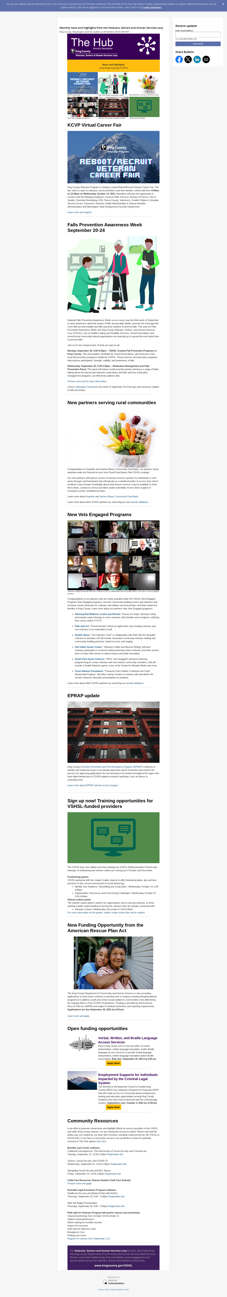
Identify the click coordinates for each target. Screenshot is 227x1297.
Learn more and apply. (78, 1016)
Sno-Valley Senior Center (88, 647)
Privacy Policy (104, 1290)
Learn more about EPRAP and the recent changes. (93, 785)
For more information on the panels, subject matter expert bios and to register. (106, 912)
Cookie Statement (152, 7)
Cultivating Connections (87, 387)
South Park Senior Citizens (89, 659)
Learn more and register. (79, 212)
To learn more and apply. (79, 1183)
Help (127, 1290)
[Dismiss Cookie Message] (223, 3)
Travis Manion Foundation (89, 671)
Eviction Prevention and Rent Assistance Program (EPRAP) (112, 766)
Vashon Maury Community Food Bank (119, 496)
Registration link (115, 1154)
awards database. (140, 502)
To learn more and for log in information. (87, 381)
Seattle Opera (82, 635)
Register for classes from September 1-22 (88, 1238)
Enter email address (184, 31)
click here (101, 1141)
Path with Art (82, 626)
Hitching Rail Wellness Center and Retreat (97, 614)
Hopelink (90, 496)
